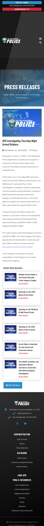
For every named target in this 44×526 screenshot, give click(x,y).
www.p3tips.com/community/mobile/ (17, 247)
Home (6, 95)
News (12, 95)
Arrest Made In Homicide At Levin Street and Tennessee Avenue (28, 347)
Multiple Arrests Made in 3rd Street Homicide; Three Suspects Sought (28, 277)
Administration (22, 434)
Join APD (21, 475)
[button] (40, 39)
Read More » (24, 284)
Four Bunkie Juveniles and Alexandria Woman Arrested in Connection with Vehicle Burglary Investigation (29, 367)
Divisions (22, 453)
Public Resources (22, 480)
